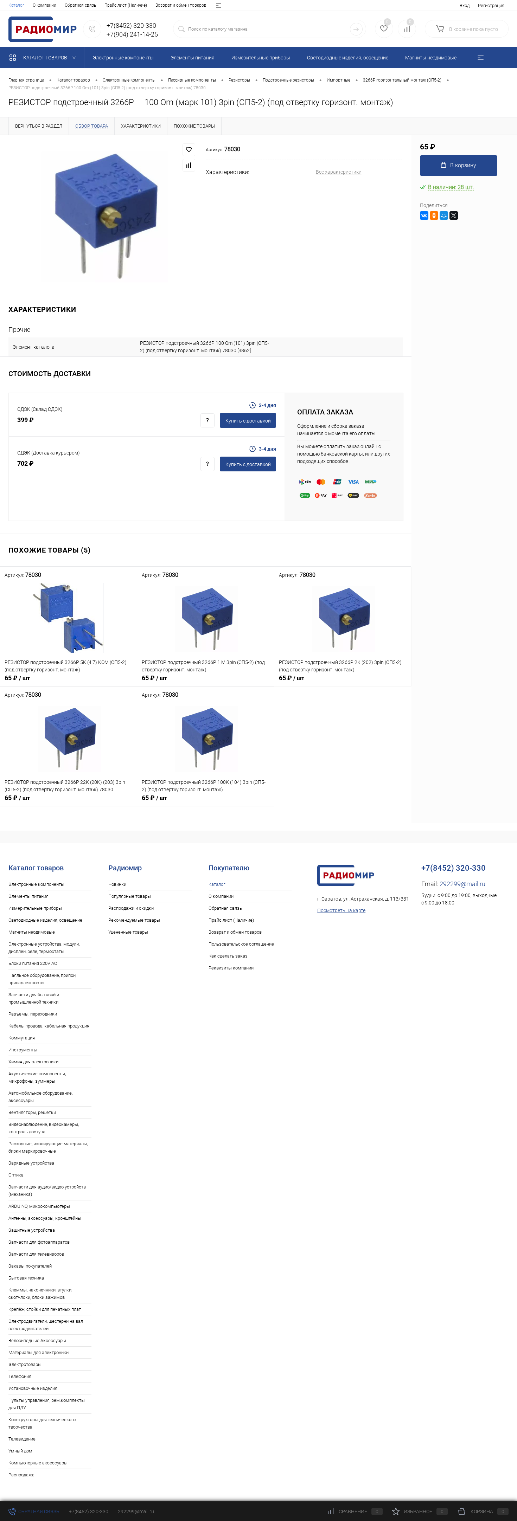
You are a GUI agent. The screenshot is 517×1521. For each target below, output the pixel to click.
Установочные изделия (32, 1388)
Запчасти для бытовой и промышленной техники (33, 998)
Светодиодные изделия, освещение (45, 920)
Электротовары (25, 1364)
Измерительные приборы (35, 908)
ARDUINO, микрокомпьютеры (39, 1206)
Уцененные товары (128, 932)
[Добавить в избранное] (189, 149)
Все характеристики (339, 172)
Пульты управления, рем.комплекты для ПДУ (46, 1404)
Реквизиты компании (231, 968)
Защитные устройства (31, 1230)
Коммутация (21, 1037)
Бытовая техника (26, 1278)
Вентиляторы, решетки (32, 1112)
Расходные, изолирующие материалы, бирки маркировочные (48, 1147)
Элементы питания (28, 896)
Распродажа (21, 1474)
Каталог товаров (45, 57)
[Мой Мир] (444, 215)
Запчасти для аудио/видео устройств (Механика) (47, 1190)
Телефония (19, 1376)
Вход (465, 5)
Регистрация (491, 5)
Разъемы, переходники (32, 1014)
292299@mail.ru (462, 884)
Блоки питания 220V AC (32, 963)
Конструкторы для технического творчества (42, 1423)
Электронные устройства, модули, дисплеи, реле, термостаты (43, 947)
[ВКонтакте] (424, 215)
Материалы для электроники (38, 1352)
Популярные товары (129, 896)
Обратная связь (80, 5)
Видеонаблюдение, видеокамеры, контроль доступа (43, 1128)
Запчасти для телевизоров (36, 1254)
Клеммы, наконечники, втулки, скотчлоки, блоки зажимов (40, 1293)
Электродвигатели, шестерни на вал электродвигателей (45, 1325)
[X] (453, 215)
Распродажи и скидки (131, 908)
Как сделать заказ (228, 956)
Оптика (16, 1175)
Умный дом (20, 1451)
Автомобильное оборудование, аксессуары (40, 1096)
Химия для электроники (33, 1061)
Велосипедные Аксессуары (37, 1340)
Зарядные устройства (31, 1163)
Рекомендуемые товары (134, 920)
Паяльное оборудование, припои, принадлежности (42, 979)
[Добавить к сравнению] (189, 165)
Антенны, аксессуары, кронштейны (44, 1218)
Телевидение (22, 1439)
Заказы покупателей (30, 1266)
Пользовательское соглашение (241, 944)
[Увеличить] (103, 213)
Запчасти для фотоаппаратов (39, 1242)
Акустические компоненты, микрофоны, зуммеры (37, 1077)
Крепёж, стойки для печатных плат (44, 1309)
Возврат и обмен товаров (180, 5)
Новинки (117, 884)
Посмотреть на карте (341, 910)
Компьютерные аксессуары (38, 1462)
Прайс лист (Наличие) (125, 5)
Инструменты (22, 1049)
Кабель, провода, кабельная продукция (48, 1026)
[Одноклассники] (434, 215)
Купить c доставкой (248, 421)
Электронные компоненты (36, 884)
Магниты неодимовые (31, 932)
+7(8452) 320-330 (88, 1511)
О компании (44, 5)
